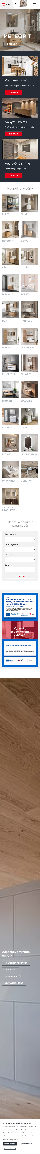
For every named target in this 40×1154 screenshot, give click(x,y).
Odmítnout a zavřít (10, 1149)
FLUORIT (26, 374)
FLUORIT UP (8, 374)
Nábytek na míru (13, 976)
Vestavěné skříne (14, 983)
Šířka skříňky (10, 535)
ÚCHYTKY (26, 481)
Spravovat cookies (26, 1144)
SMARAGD (26, 401)
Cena (7, 565)
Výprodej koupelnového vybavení (20, 631)
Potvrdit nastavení (10, 1144)
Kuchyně (10, 970)
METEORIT (8, 241)
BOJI (4, 321)
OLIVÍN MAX (28, 348)
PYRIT (5, 214)
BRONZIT (7, 401)
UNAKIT (25, 428)
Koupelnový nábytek (16, 963)
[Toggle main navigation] (35, 4)
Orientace (9, 555)
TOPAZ (25, 294)
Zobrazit (12, 44)
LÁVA (5, 268)
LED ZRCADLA (29, 454)
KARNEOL (26, 321)
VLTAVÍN (7, 428)
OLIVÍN (6, 348)
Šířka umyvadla (11, 545)
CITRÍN (25, 268)
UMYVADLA (8, 481)
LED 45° (6, 454)
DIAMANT (7, 294)
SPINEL (25, 214)
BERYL (12, 36)
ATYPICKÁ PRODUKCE (8, 509)
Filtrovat (20, 576)
